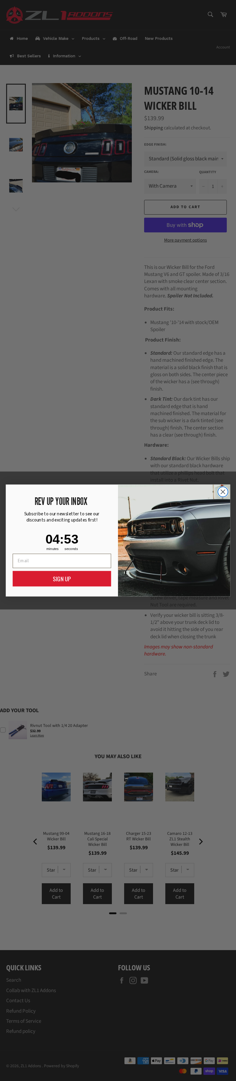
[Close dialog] (223, 492)
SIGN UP (62, 579)
